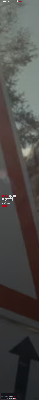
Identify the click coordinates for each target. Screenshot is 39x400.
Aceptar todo (14, 398)
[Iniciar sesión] (31, 1)
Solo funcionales (10, 398)
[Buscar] (29, 1)
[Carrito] (32, 1)
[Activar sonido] (34, 398)
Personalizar (6, 398)
